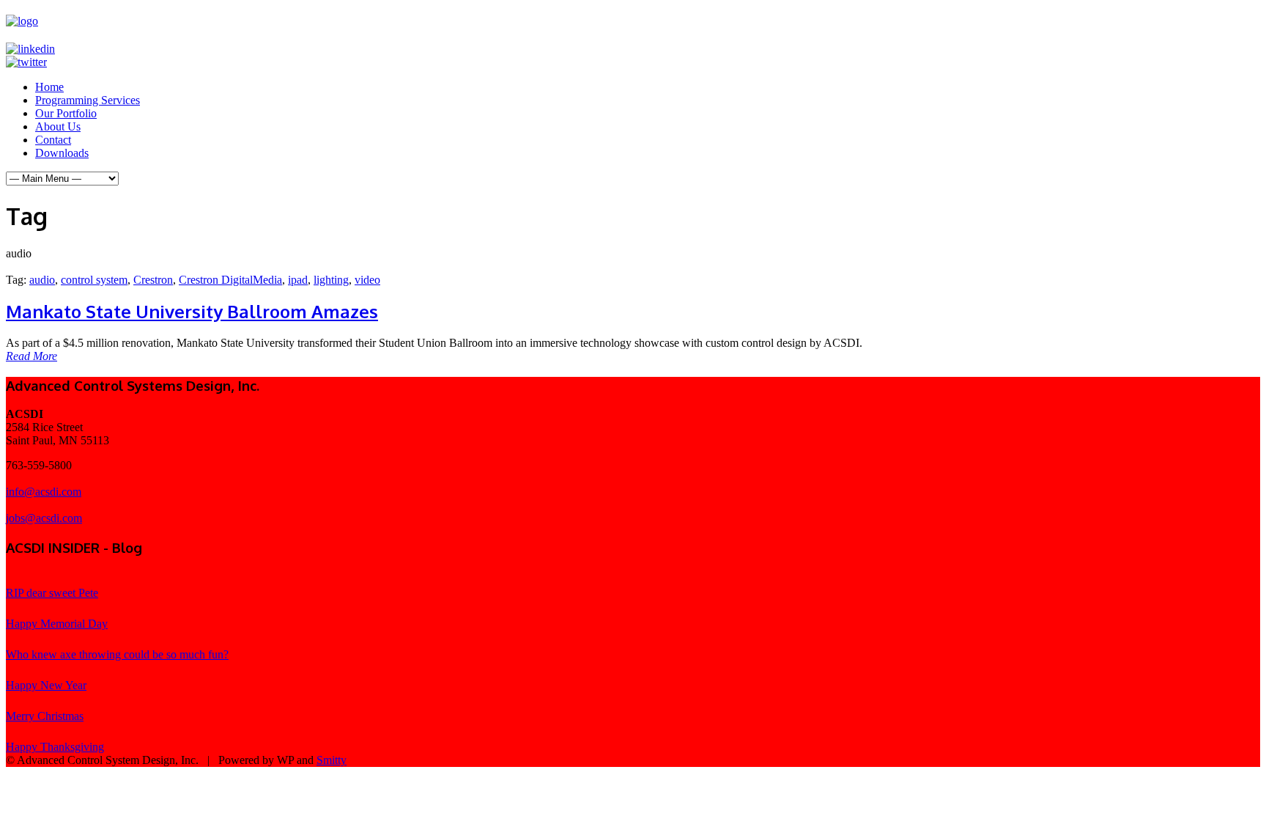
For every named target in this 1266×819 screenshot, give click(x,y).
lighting (331, 279)
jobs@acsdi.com (44, 518)
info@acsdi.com (43, 491)
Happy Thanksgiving (55, 747)
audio (42, 279)
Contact (53, 139)
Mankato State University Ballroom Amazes (192, 311)
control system (94, 279)
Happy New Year (46, 685)
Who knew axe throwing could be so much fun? (117, 654)
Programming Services (87, 100)
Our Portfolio (66, 113)
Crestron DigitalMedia (230, 279)
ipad (298, 279)
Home (49, 87)
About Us (58, 126)
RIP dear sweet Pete (52, 593)
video (367, 279)
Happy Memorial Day (57, 623)
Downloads (62, 153)
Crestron (153, 279)
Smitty (331, 760)
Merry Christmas (45, 716)
